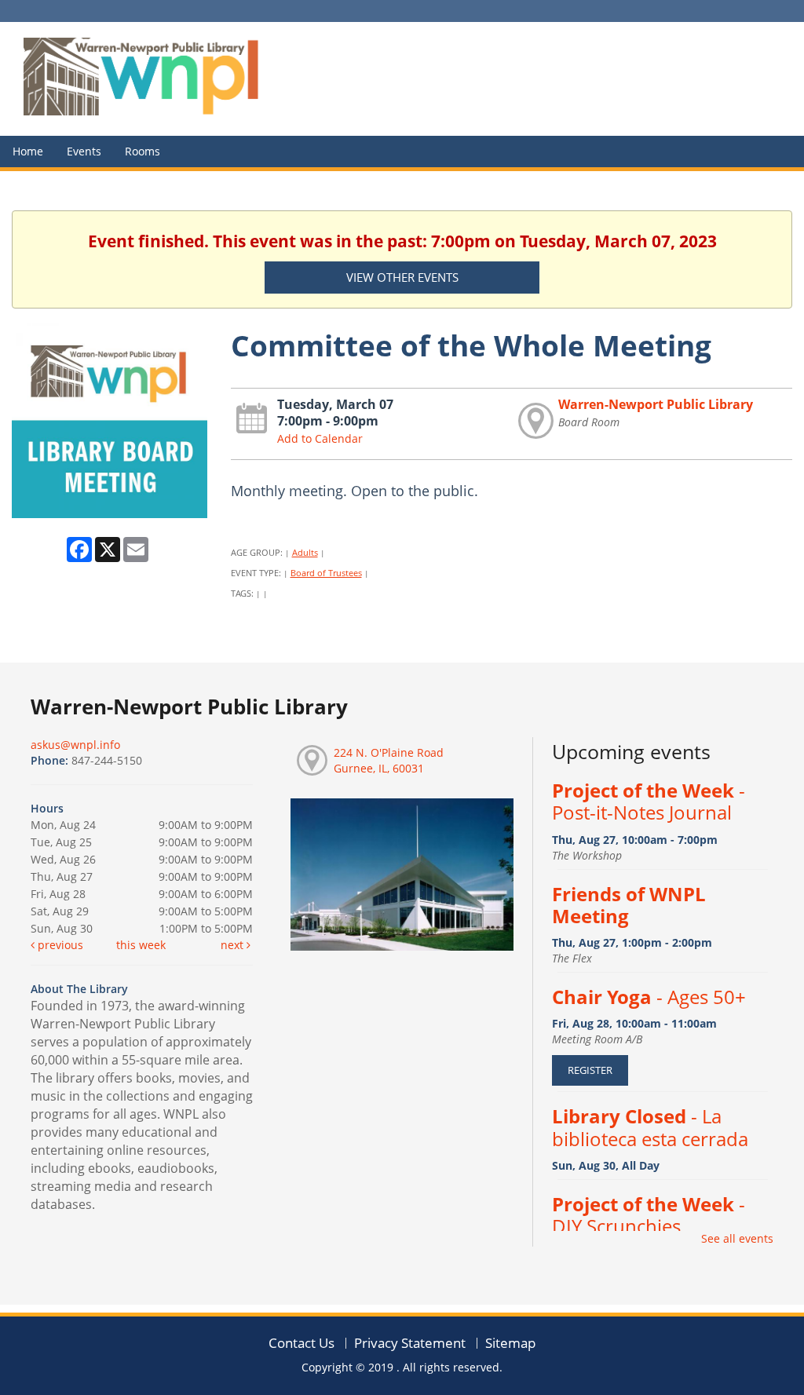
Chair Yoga (649, 997)
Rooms (142, 151)
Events (84, 151)
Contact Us (301, 1343)
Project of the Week (648, 801)
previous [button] (59, 944)
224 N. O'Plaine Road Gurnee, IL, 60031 (389, 760)
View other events (402, 277)
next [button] (234, 944)
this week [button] (141, 944)
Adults (305, 552)
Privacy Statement (410, 1343)
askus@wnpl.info (75, 744)
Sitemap (510, 1343)
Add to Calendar (320, 438)
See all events (737, 1238)
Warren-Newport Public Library (655, 404)
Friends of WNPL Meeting (629, 905)
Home (28, 151)
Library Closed (650, 1127)
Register (590, 1070)
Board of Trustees (326, 573)
